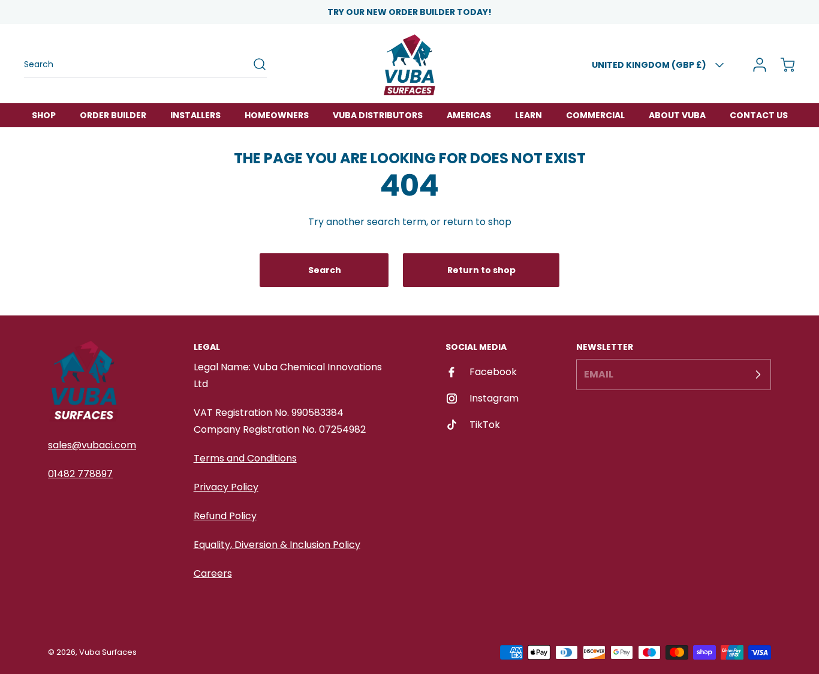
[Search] (253, 64)
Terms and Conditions (245, 458)
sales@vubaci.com (92, 445)
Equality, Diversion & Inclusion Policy (277, 545)
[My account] (755, 65)
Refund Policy (225, 516)
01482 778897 (80, 474)
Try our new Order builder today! (409, 12)
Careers (213, 573)
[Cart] (782, 65)
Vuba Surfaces (108, 652)
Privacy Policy (226, 487)
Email (598, 374)
